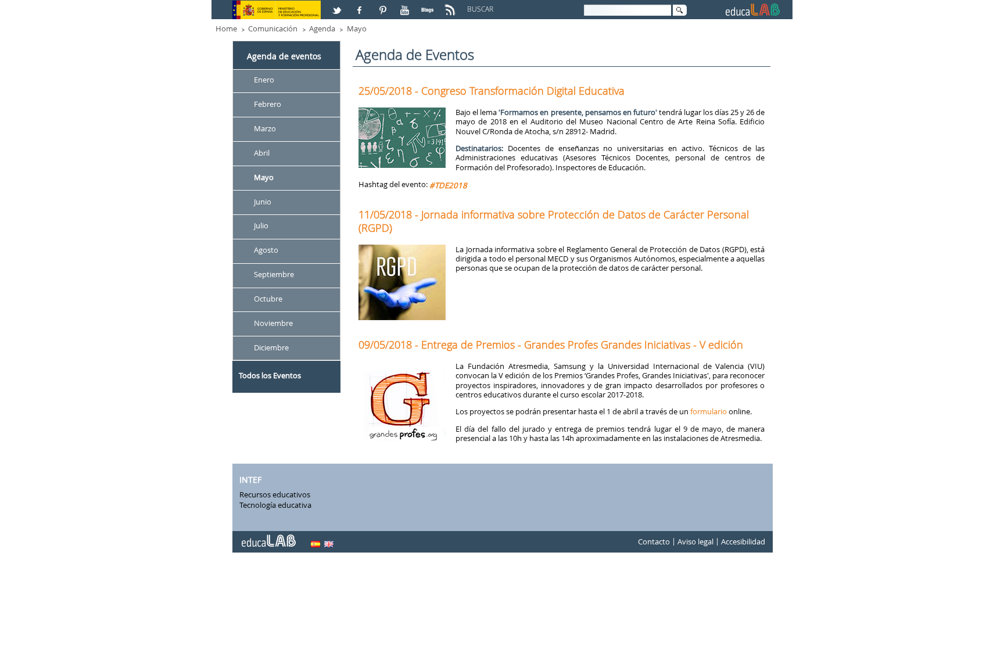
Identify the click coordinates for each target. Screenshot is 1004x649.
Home (226, 28)
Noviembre (273, 323)
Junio (262, 201)
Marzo (265, 128)
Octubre (268, 298)
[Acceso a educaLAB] (267, 536)
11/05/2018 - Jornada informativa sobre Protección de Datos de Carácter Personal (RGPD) (553, 220)
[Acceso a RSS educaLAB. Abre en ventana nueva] (451, 5)
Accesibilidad (743, 542)
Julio (261, 226)
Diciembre (271, 347)
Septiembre (274, 275)
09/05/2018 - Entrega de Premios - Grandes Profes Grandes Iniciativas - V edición (550, 345)
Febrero (267, 104)
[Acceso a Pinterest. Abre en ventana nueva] (383, 5)
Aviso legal (695, 542)
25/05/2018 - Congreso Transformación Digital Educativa (491, 91)
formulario (708, 411)
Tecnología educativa (275, 505)
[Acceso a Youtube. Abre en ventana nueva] (406, 5)
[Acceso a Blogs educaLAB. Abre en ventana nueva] (428, 5)
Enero (264, 79)
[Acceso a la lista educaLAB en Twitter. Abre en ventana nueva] (338, 5)
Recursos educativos (274, 494)
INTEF (250, 479)
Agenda (322, 28)
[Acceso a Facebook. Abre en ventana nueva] (360, 5)
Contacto (654, 542)
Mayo (357, 28)
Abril (262, 153)
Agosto (266, 250)
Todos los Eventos (270, 375)
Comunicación (272, 28)
